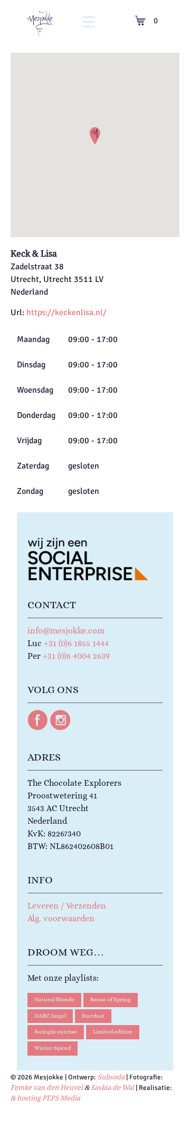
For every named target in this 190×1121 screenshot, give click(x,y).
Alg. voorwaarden (60, 918)
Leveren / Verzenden (66, 906)
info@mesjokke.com (65, 631)
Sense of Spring (110, 999)
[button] (95, 135)
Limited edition (112, 1031)
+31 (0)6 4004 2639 (76, 656)
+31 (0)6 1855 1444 (76, 643)
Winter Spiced (52, 1048)
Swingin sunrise (55, 1031)
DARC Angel (50, 1015)
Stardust (93, 1015)
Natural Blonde (54, 999)
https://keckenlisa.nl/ (66, 312)
